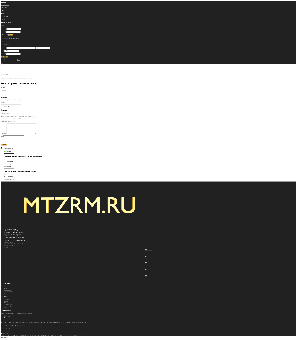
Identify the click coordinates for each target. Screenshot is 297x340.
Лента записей (7, 290)
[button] (11, 99)
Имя (2, 136)
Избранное (6, 299)
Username (3, 28)
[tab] (150, 107)
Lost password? (4, 34)
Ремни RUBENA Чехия (14, 78)
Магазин (6, 302)
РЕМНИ (6, 78)
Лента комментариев (8, 291)
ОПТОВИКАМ (4, 16)
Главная (2, 78)
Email (2, 50)
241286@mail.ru (11, 242)
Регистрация (7, 22)
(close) (2, 41)
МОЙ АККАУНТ (5, 5)
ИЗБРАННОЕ (4, 7)
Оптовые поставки (8, 304)
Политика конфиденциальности (11, 306)
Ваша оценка (4, 121)
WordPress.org (7, 293)
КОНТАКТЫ (4, 13)
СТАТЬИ (3, 10)
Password (3, 31)
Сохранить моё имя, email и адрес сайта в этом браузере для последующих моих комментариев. (24, 141)
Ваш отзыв (3, 133)
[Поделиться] (2, 337)
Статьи (5, 307)
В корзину (3, 97)
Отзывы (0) (6, 106)
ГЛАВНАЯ (3, 2)
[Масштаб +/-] (5, 337)
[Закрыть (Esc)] (1, 337)
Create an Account (13, 38)
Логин (18, 60)
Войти (2, 22)
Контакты (6, 301)
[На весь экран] (4, 337)
